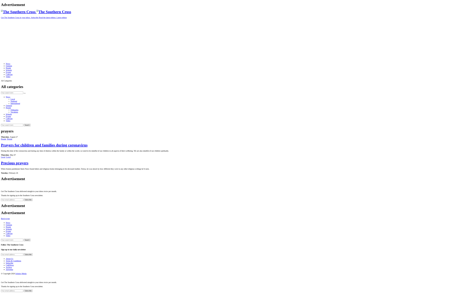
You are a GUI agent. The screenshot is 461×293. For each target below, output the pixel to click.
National (14, 101)
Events (8, 72)
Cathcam (9, 74)
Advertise (9, 270)
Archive (9, 267)
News (8, 64)
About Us (9, 259)
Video (8, 77)
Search (27, 125)
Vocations (14, 112)
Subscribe (9, 263)
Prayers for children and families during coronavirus (44, 145)
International (15, 103)
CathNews (10, 265)
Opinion (9, 66)
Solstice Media (21, 274)
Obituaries (14, 110)
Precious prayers (14, 163)
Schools (9, 70)
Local (13, 99)
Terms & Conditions (13, 261)
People (8, 68)
